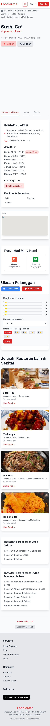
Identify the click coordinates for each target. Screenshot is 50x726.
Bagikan (27, 43)
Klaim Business (10, 646)
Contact (7, 676)
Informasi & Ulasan (10, 112)
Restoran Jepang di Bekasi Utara (20, 593)
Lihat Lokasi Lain (14, 186)
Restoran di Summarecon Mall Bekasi (22, 550)
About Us (7, 672)
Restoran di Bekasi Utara (16, 555)
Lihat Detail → (9, 403)
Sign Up (43, 4)
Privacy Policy (10, 680)
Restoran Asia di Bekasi (15, 605)
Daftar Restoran (11, 654)
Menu (26, 112)
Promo (37, 112)
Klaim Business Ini (25, 622)
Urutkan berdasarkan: (13, 319)
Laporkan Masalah (25, 627)
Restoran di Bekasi (13, 559)
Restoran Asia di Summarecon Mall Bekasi (24, 589)
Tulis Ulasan (33, 289)
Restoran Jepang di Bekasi (17, 601)
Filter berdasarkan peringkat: (16, 329)
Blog (5, 650)
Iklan (5, 658)
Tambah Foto (12, 289)
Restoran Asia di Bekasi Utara (18, 597)
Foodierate (9, 4)
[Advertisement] (25, 78)
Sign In (33, 4)
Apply (7, 341)
